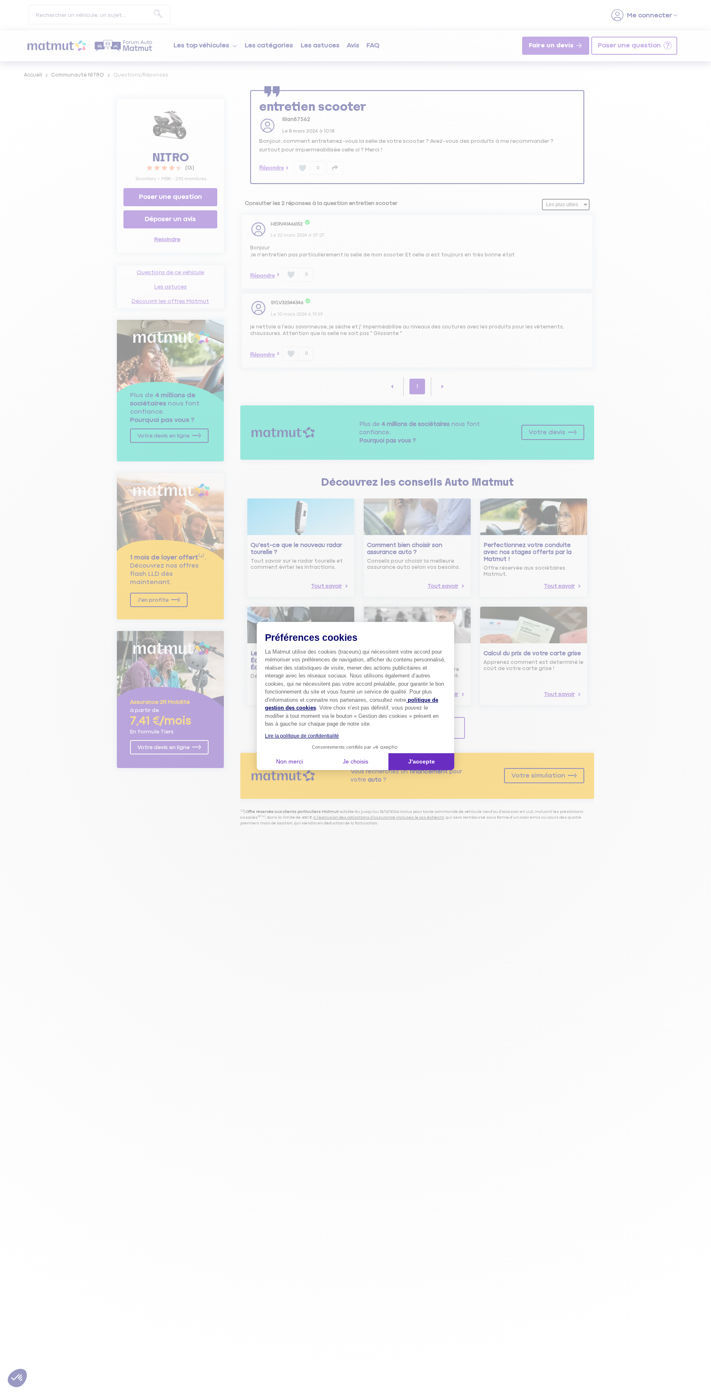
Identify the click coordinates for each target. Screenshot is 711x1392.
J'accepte (421, 761)
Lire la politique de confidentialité (302, 736)
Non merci (289, 761)
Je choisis (355, 761)
